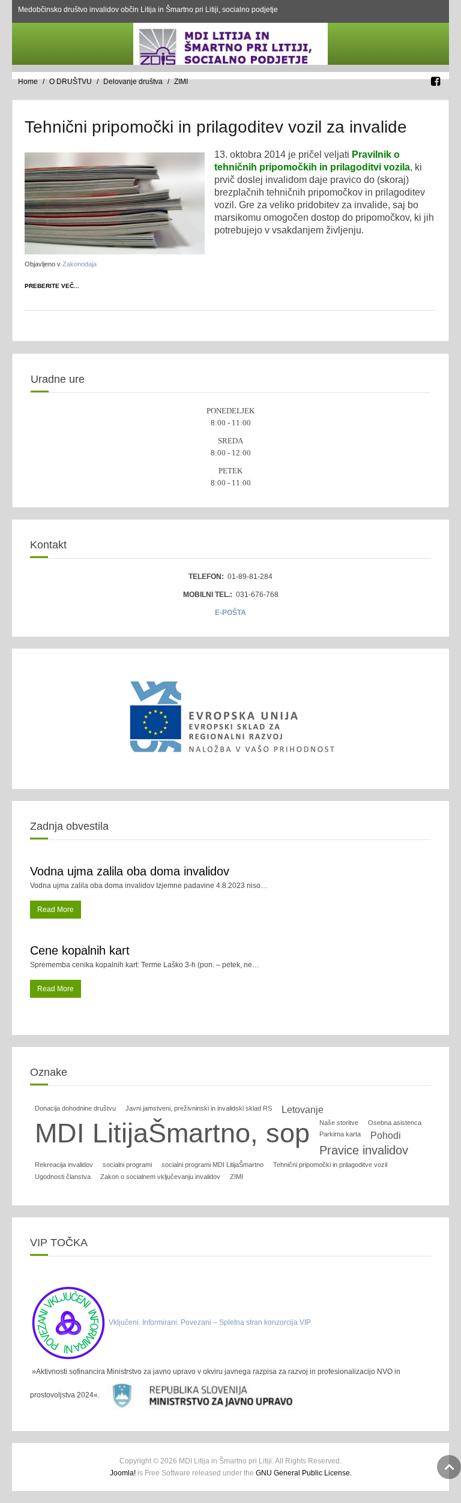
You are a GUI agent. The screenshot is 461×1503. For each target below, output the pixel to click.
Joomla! (123, 1473)
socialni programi (127, 1164)
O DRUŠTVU (70, 81)
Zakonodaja (79, 264)
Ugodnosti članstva (63, 1176)
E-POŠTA (230, 612)
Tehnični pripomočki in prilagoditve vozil (330, 1164)
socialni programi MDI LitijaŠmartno (212, 1164)
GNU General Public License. (304, 1473)
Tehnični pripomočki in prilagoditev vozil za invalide (216, 127)
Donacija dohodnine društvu (75, 1108)
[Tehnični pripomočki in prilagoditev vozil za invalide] (115, 203)
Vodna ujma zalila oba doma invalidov (129, 871)
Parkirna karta (340, 1134)
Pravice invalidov (363, 1150)
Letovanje (303, 1110)
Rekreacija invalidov (64, 1164)
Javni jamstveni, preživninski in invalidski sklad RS (198, 1108)
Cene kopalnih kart (80, 950)
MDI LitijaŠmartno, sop (172, 1133)
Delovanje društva (133, 81)
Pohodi (385, 1135)
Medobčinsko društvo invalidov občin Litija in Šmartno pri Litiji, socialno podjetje (148, 9)
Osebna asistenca (394, 1122)
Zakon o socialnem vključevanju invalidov (160, 1176)
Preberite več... (52, 286)
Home (28, 81)
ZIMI (236, 1176)
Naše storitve (338, 1122)
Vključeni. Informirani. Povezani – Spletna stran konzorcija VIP (210, 1322)
